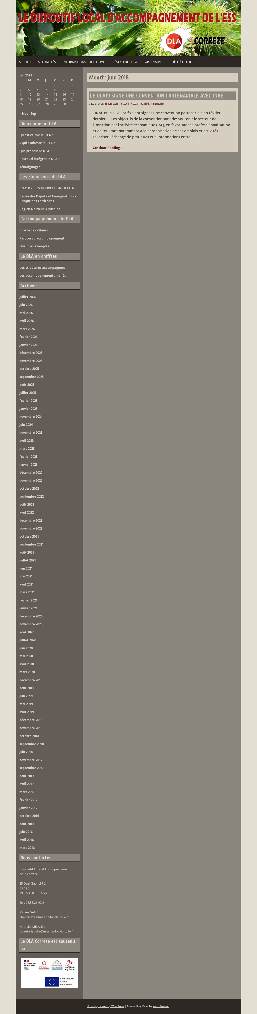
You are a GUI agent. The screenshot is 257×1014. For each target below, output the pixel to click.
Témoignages (29, 167)
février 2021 (28, 600)
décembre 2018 (30, 720)
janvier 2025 (28, 409)
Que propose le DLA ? (35, 151)
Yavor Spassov (161, 1006)
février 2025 (28, 401)
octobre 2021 (29, 536)
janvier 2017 (28, 808)
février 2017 (28, 800)
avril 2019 (26, 712)
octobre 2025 (29, 369)
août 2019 (26, 688)
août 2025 (26, 385)
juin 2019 (26, 696)
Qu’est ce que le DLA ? (36, 135)
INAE (147, 103)
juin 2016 (26, 832)
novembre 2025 (30, 361)
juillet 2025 (27, 393)
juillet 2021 (27, 560)
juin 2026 (26, 305)
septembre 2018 (31, 744)
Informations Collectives (84, 62)
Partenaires (153, 62)
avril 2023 (26, 441)
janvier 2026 (28, 345)
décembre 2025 (30, 353)
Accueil (25, 62)
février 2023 (28, 457)
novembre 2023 (30, 432)
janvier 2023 (28, 464)
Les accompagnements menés (42, 275)
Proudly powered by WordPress (105, 1006)
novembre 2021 (30, 528)
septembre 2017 (31, 768)
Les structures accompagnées (42, 268)
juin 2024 (26, 425)
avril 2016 (26, 840)
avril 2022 (26, 512)
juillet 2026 (27, 297)
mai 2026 (26, 313)
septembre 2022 (31, 496)
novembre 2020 (30, 624)
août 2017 (26, 776)
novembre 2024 (30, 417)
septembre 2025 (31, 377)
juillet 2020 (27, 640)
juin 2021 (26, 568)
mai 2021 (26, 576)
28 (47, 104)
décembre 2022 (30, 473)
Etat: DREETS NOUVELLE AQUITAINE (47, 188)
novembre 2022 (30, 480)
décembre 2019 (30, 680)
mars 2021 (27, 592)
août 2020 (26, 632)
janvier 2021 (28, 608)
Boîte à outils (181, 62)
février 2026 (28, 337)
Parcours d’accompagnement (41, 238)
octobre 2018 (29, 736)
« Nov (23, 114)
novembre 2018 (30, 728)
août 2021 (26, 552)
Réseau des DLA (125, 62)
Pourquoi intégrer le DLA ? (39, 159)
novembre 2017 (30, 760)
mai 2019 (26, 704)
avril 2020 (26, 664)
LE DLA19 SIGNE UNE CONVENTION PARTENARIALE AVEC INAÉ (156, 95)
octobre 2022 (29, 488)
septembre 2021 (31, 544)
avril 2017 (26, 784)
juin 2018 (26, 752)
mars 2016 (27, 848)
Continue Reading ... (108, 148)
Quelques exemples (34, 246)
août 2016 (26, 824)
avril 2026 (26, 321)
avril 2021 (26, 584)
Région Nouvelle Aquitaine (39, 209)
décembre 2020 (30, 616)
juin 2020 (26, 648)
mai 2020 (26, 656)
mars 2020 (27, 672)
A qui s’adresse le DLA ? (37, 143)
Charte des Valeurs (33, 230)
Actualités (47, 62)
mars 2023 (27, 448)
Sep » (34, 114)
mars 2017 (27, 792)
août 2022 (26, 504)
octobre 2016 (29, 816)
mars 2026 (27, 329)
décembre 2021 (30, 520)
